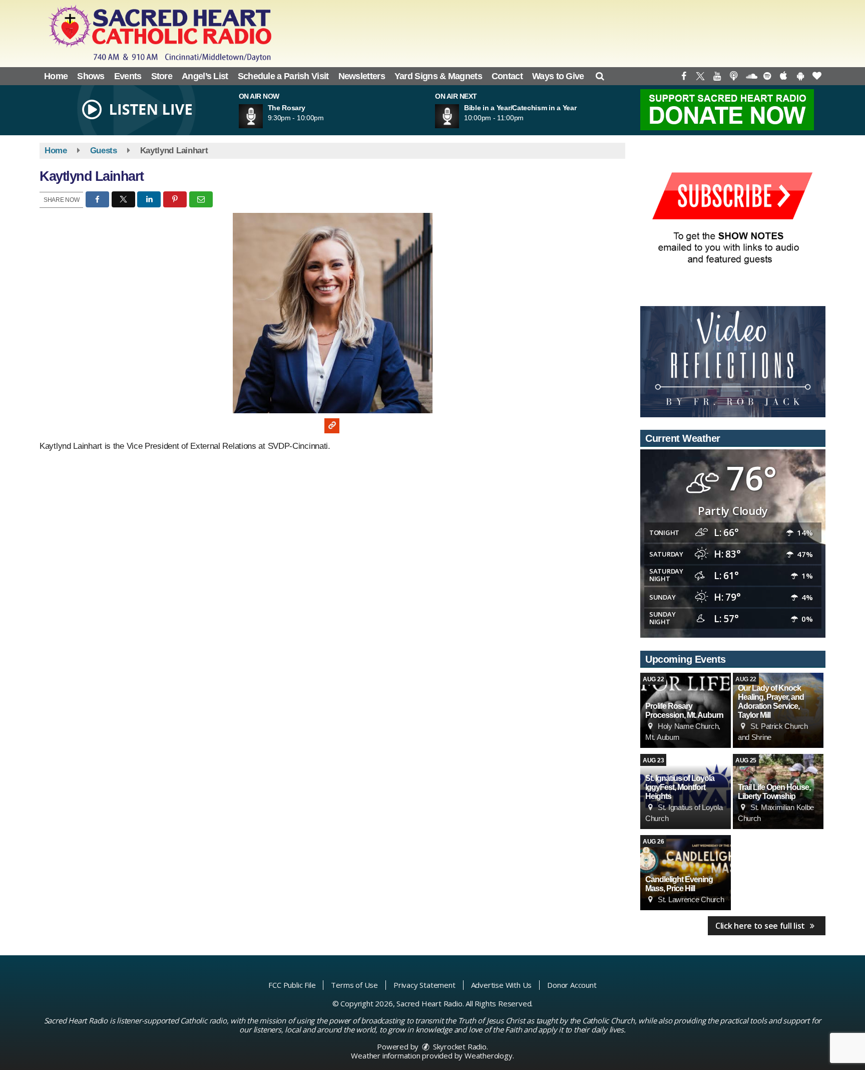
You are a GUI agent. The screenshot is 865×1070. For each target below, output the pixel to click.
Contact (507, 76)
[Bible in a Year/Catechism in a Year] (459, 116)
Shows (91, 76)
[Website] (331, 425)
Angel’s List (205, 76)
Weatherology (489, 1055)
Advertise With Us (501, 985)
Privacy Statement (424, 985)
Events (128, 76)
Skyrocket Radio (459, 1046)
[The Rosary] (263, 116)
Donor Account (571, 985)
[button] (600, 76)
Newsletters (361, 76)
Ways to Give (558, 76)
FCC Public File (291, 985)
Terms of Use (354, 985)
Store (162, 76)
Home (56, 76)
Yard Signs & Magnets (438, 76)
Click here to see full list (761, 925)
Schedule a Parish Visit (283, 76)
